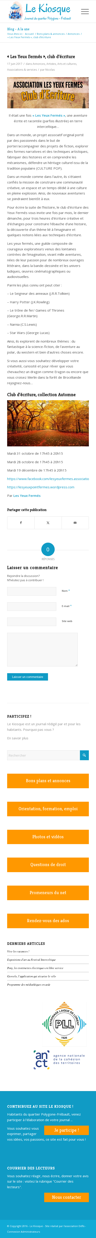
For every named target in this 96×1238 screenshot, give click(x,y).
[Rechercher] (72, 11)
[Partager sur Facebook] (20, 523)
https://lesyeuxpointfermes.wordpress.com (40, 487)
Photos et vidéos (48, 837)
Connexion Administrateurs (23, 1231)
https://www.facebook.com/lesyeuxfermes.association (49, 478)
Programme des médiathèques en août (28, 984)
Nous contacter (66, 1197)
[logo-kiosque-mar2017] (39, 11)
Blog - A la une (18, 29)
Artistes (51, 64)
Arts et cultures (66, 64)
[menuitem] (72, 11)
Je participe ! (66, 1130)
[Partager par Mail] (75, 523)
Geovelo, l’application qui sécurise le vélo (31, 976)
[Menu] (83, 11)
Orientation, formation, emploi (48, 809)
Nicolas (50, 70)
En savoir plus (17, 738)
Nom (66, 591)
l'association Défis (74, 1226)
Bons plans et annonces (48, 781)
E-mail (67, 606)
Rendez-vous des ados (48, 921)
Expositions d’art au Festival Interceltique (31, 959)
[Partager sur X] (48, 523)
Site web (67, 621)
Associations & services (22, 70)
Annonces (39, 64)
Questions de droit (48, 864)
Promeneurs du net (48, 892)
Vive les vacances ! (18, 951)
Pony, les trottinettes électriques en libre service (35, 968)
